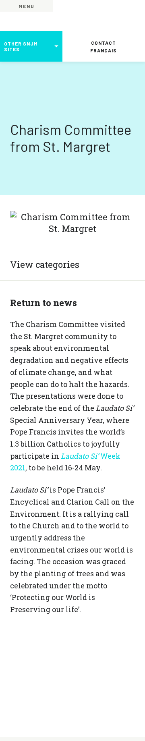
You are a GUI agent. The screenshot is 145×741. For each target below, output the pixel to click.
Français (103, 50)
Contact (103, 43)
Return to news (43, 302)
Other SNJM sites (21, 46)
